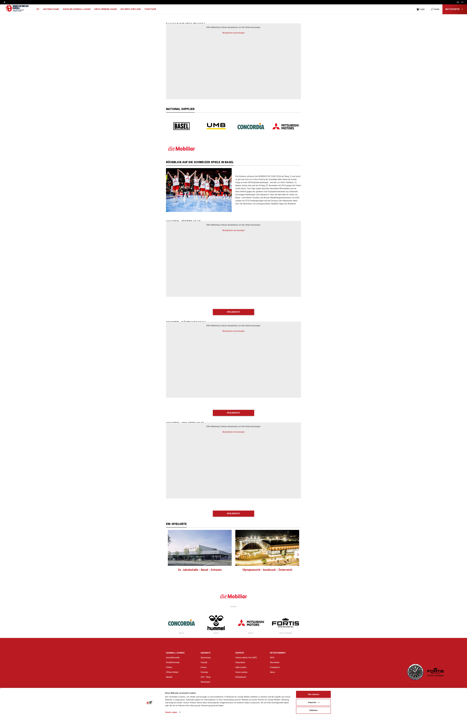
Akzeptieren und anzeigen (233, 33)
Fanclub (204, 662)
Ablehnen (313, 710)
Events (204, 667)
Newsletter (274, 662)
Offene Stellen (172, 672)
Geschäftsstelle (173, 657)
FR (462, 2)
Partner (169, 667)
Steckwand (205, 682)
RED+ (272, 657)
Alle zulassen (313, 694)
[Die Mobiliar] (181, 148)
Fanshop (204, 672)
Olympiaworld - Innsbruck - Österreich (267, 570)
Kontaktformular (173, 662)
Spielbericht (233, 312)
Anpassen (312, 702)
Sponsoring (205, 657)
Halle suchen (240, 667)
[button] (38, 9)
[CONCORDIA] (250, 126)
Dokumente (240, 662)
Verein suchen (241, 672)
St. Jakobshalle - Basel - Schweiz (200, 570)
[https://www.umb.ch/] (216, 126)
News (272, 672)
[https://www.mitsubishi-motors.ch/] (285, 126)
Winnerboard (240, 677)
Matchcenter (452, 9)
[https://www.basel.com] (181, 126)
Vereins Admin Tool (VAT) (246, 657)
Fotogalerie (275, 667)
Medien (169, 677)
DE (458, 2)
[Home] (3, 2)
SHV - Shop (206, 677)
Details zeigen (171, 712)
